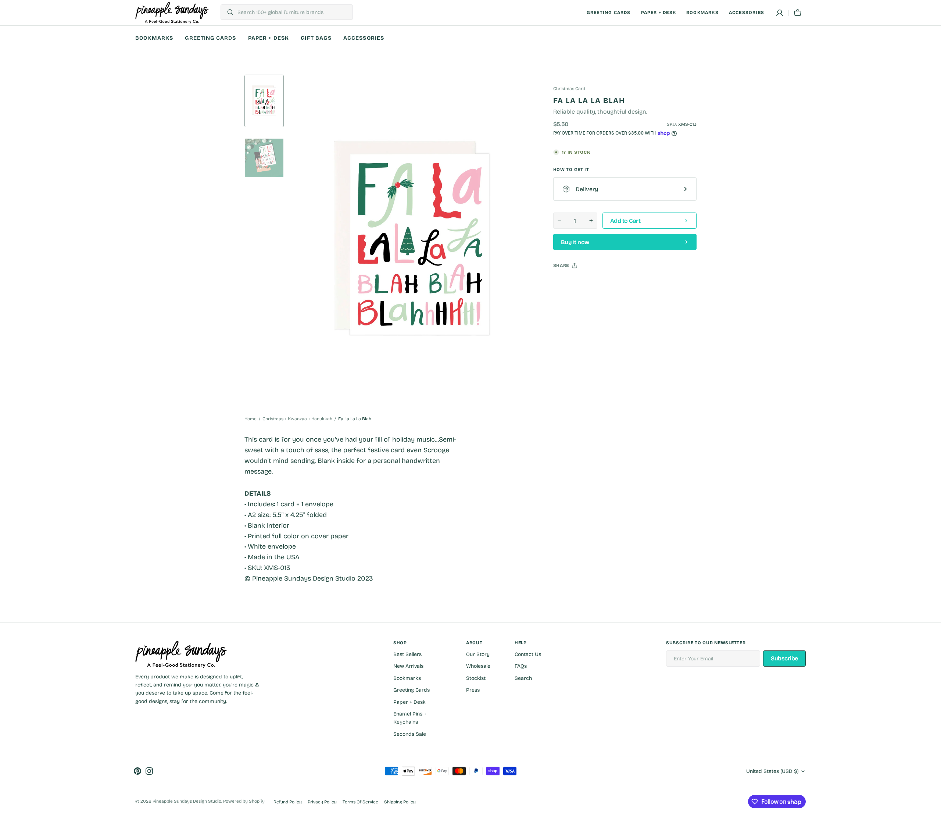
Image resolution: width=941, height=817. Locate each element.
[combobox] (293, 12)
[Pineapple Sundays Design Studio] (172, 13)
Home (250, 418)
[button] (780, 13)
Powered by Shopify (244, 801)
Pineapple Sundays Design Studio (187, 801)
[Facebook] (579, 284)
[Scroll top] (932, 808)
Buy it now (575, 242)
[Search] (227, 12)
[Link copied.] (607, 284)
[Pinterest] (593, 284)
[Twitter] (565, 284)
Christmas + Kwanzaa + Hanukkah (297, 418)
